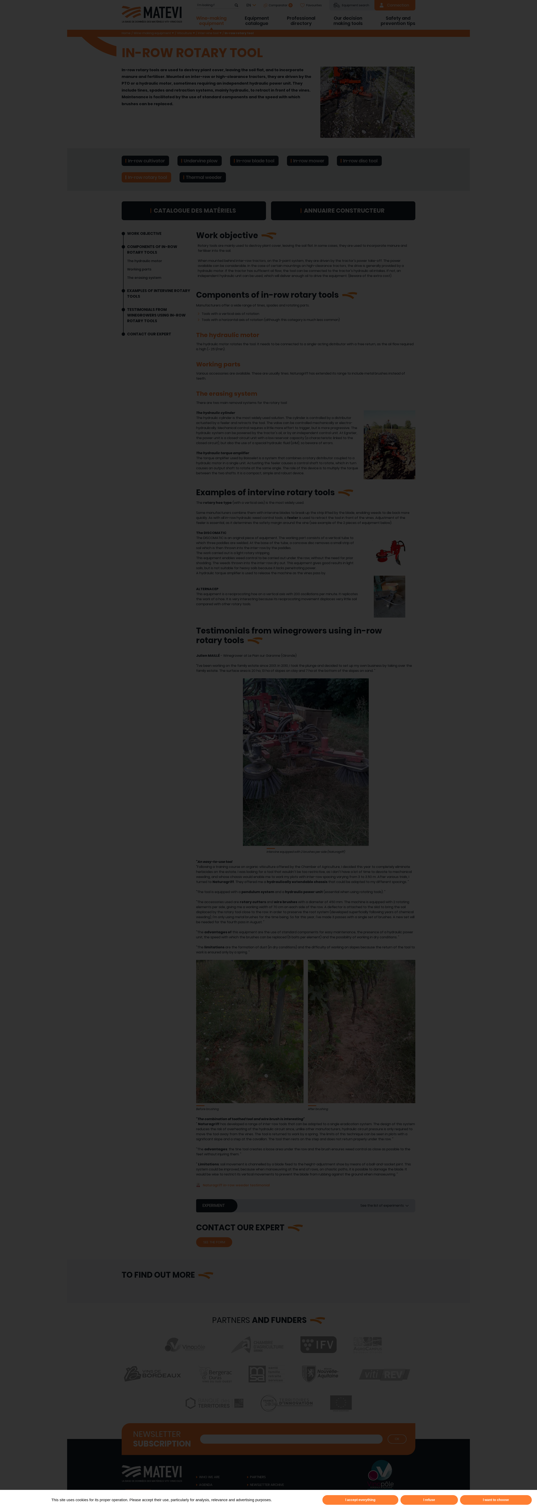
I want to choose (496, 1500)
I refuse (429, 1500)
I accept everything (360, 1500)
